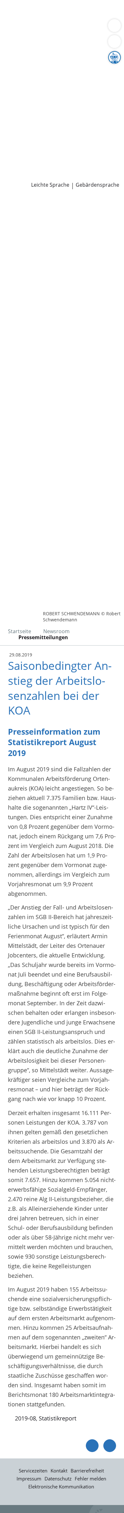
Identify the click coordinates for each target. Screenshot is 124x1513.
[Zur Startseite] (22, 206)
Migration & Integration (57, 20)
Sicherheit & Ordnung (34, 28)
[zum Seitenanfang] (109, 1445)
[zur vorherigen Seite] (92, 1445)
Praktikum (42, 151)
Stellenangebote (26, 142)
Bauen (13, 12)
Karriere (10, 135)
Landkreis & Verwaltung (31, 53)
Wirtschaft (78, 28)
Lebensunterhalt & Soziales (60, 12)
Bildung (106, 69)
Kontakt (59, 1470)
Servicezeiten (33, 1470)
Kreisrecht (98, 118)
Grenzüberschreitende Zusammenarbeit (58, 102)
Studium (16, 151)
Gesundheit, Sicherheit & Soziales (49, 69)
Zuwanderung (23, 77)
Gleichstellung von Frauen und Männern (58, 93)
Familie (14, 20)
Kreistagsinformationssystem (44, 118)
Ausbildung (104, 142)
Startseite (19, 631)
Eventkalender (68, 142)
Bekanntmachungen (62, 85)
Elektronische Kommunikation (61, 1486)
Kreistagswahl (23, 126)
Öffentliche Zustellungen (91, 175)
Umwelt (15, 36)
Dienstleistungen (22, 4)
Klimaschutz (106, 77)
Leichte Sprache (50, 185)
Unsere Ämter (18, 45)
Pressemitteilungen (31, 175)
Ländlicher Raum (65, 77)
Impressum (29, 1478)
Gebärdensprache (97, 185)
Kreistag (11, 110)
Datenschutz (58, 1478)
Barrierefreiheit (87, 1470)
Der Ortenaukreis (28, 61)
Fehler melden (90, 1478)
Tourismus (19, 85)
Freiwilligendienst (81, 151)
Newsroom (15, 167)
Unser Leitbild (23, 159)
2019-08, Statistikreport (45, 1418)
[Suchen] (114, 41)
